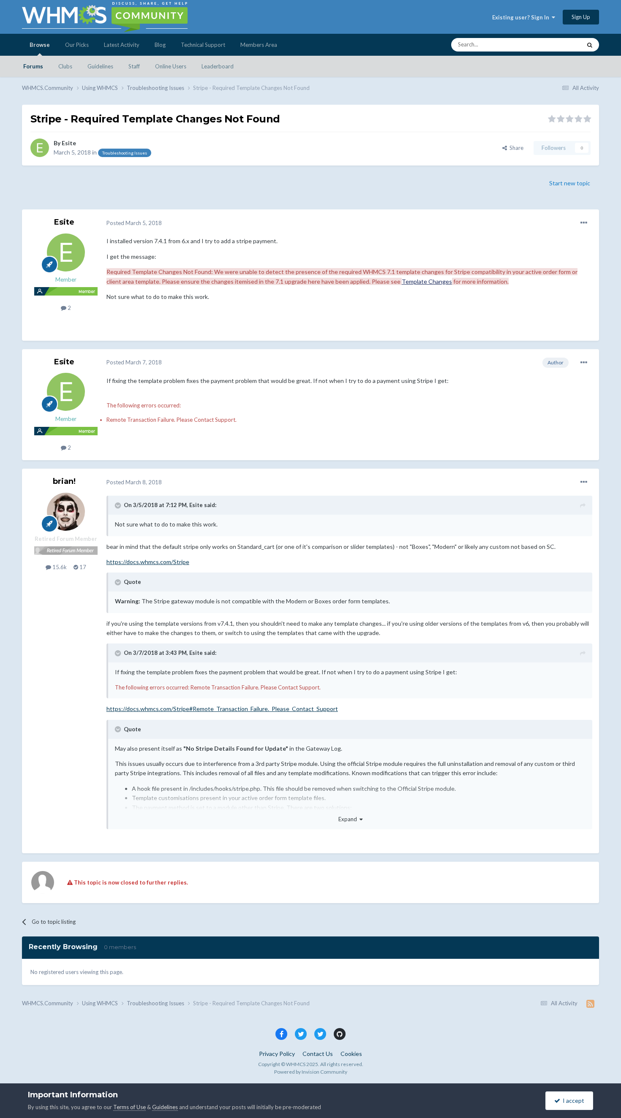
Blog (160, 44)
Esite (69, 143)
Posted (134, 223)
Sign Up (581, 17)
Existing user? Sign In (522, 17)
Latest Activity (121, 44)
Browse (40, 44)
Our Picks (77, 44)
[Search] (589, 45)
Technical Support (203, 44)
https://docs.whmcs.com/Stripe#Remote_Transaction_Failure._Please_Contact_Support (222, 708)
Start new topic (569, 183)
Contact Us (317, 1053)
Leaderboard (218, 66)
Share (515, 147)
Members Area (258, 44)
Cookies (351, 1053)
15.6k (59, 567)
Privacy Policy (277, 1053)
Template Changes (427, 281)
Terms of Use (129, 1107)
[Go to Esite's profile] (39, 147)
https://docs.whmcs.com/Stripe (147, 561)
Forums (33, 66)
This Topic (558, 44)
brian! (64, 481)
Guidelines (100, 66)
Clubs (65, 66)
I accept (572, 1100)
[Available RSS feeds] (590, 1003)
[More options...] (583, 223)
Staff (134, 66)
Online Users (170, 66)
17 (82, 567)
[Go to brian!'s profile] (66, 512)
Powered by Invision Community (310, 1072)
